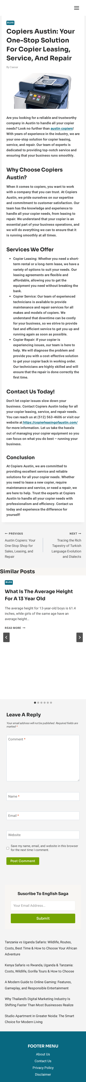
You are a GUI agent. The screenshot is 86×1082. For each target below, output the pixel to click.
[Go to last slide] (6, 637)
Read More (15, 628)
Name (13, 796)
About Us (43, 1054)
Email (13, 816)
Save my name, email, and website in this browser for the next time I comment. (44, 848)
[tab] (35, 703)
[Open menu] (76, 8)
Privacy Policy (43, 1067)
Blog (10, 22)
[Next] (79, 637)
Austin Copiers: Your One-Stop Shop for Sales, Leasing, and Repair (20, 545)
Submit (43, 918)
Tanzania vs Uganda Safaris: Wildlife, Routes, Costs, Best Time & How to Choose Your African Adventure (41, 948)
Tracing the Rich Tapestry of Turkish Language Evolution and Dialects (66, 545)
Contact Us (43, 1061)
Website (14, 835)
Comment (16, 739)
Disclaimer (43, 1074)
